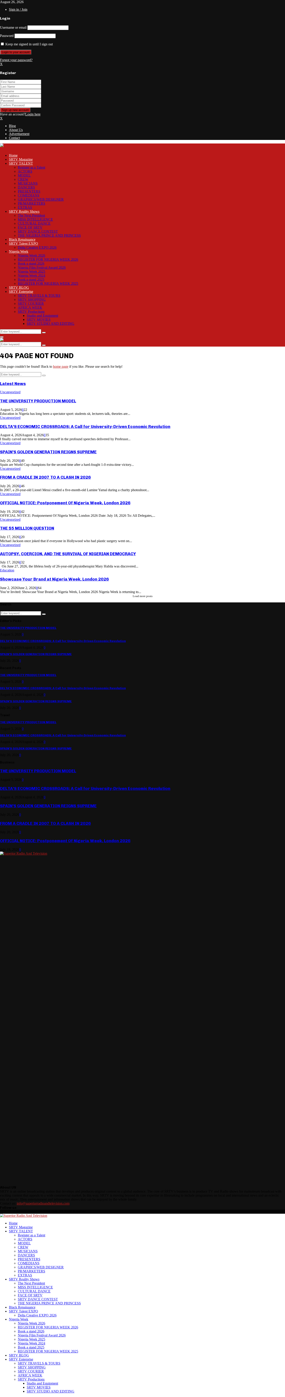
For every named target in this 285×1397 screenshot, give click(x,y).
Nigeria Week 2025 (31, 271)
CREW (23, 179)
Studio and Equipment (42, 315)
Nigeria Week (18, 251)
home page (60, 366)
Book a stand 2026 (31, 263)
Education (7, 570)
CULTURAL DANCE (34, 223)
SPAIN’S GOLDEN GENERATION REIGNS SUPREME (48, 451)
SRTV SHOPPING (32, 299)
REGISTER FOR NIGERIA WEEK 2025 (48, 283)
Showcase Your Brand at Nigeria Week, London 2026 (54, 579)
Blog (12, 126)
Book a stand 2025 (31, 279)
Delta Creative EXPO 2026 (37, 247)
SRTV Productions (31, 311)
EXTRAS (25, 207)
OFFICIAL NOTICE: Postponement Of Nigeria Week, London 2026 (65, 502)
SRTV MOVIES (39, 319)
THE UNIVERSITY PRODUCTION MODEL (38, 401)
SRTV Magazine (21, 159)
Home (13, 155)
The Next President (31, 215)
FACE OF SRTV (30, 227)
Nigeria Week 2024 (31, 275)
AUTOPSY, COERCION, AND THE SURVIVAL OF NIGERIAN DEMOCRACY (68, 553)
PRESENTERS (29, 191)
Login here (33, 114)
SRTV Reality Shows (24, 211)
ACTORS (25, 171)
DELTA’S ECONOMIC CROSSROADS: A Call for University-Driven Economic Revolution (85, 426)
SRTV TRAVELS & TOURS (39, 295)
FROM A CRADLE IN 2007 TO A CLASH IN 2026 (45, 477)
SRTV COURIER (31, 303)
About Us (16, 130)
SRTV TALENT (21, 163)
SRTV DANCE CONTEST (38, 231)
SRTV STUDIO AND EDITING (50, 323)
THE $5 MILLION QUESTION (27, 528)
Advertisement (19, 134)
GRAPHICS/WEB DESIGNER (41, 199)
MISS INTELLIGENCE (35, 219)
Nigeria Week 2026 (31, 255)
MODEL (24, 175)
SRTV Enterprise (21, 291)
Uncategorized (10, 392)
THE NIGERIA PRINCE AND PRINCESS (49, 235)
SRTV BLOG (19, 287)
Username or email (13, 27)
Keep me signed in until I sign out (28, 44)
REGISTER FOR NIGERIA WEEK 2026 (48, 259)
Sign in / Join (18, 9)
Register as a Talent (31, 167)
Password (7, 36)
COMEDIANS (28, 195)
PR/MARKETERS (31, 203)
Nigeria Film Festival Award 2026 (42, 267)
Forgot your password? (16, 60)
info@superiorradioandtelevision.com (43, 1203)
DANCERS (26, 187)
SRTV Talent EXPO (23, 243)
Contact (14, 138)
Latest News (13, 383)
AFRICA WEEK (30, 307)
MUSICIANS (28, 183)
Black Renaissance (22, 239)
